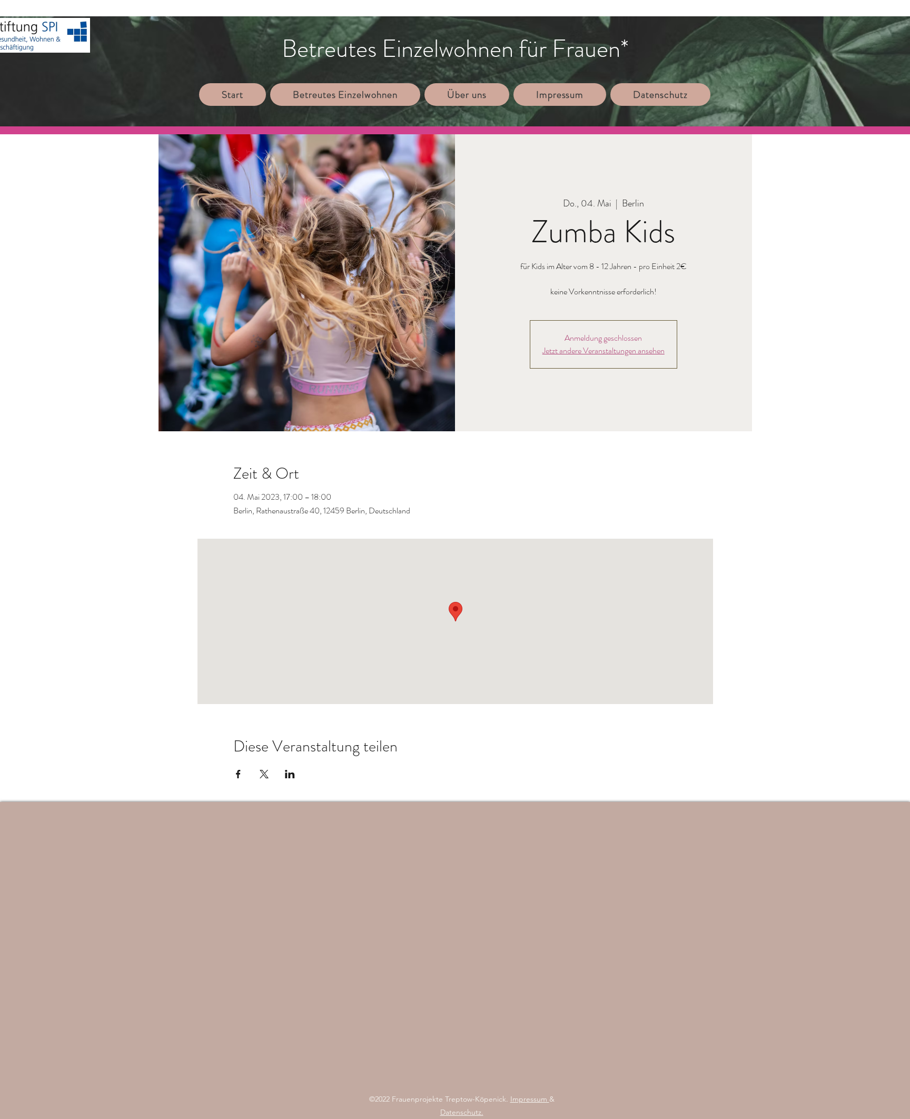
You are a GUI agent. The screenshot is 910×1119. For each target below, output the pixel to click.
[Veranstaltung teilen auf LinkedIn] (290, 774)
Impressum (529, 1099)
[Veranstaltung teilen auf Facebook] (238, 774)
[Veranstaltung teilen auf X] (264, 774)
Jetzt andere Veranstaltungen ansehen (603, 350)
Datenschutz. (461, 1112)
